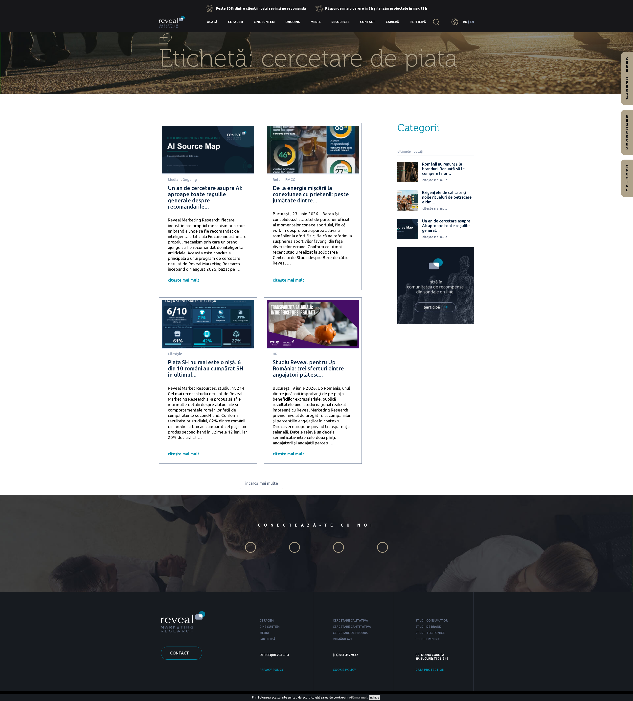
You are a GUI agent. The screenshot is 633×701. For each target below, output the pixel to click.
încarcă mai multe (261, 483)
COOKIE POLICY (344, 669)
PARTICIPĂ (267, 639)
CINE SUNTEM (269, 626)
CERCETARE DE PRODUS (350, 632)
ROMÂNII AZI (342, 639)
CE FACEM (266, 620)
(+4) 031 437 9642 (345, 654)
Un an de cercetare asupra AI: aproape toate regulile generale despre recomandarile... (205, 197)
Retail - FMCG (284, 180)
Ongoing (292, 22)
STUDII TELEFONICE (430, 632)
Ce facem (235, 22)
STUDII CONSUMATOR (431, 620)
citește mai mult (183, 280)
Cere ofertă (627, 78)
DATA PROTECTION (429, 669)
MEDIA (264, 632)
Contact (367, 22)
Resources (340, 22)
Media (316, 22)
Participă (418, 22)
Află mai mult (358, 697)
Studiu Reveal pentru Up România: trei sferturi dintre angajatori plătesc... (308, 368)
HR (275, 354)
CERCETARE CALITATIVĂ (350, 620)
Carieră (392, 22)
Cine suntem (264, 22)
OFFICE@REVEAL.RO (274, 654)
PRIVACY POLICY (271, 669)
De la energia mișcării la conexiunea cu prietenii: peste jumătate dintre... (311, 194)
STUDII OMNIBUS (427, 639)
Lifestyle (175, 354)
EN (472, 22)
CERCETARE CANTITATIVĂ (352, 626)
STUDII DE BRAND (428, 626)
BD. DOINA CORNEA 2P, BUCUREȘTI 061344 (431, 656)
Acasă (212, 22)
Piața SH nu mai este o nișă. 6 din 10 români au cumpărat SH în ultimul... (205, 368)
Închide (374, 697)
